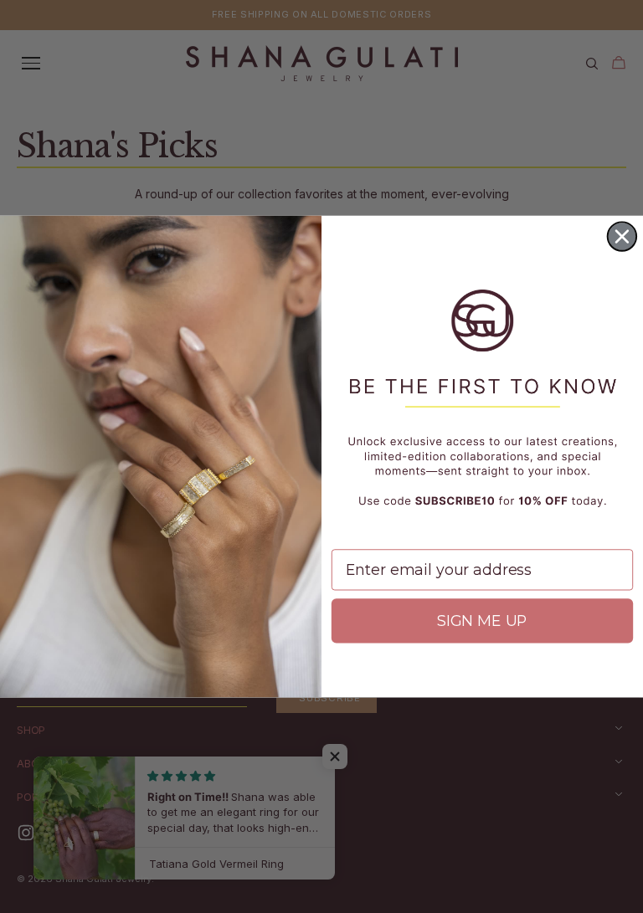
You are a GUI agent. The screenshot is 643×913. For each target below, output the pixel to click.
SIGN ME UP (482, 621)
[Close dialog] (622, 236)
